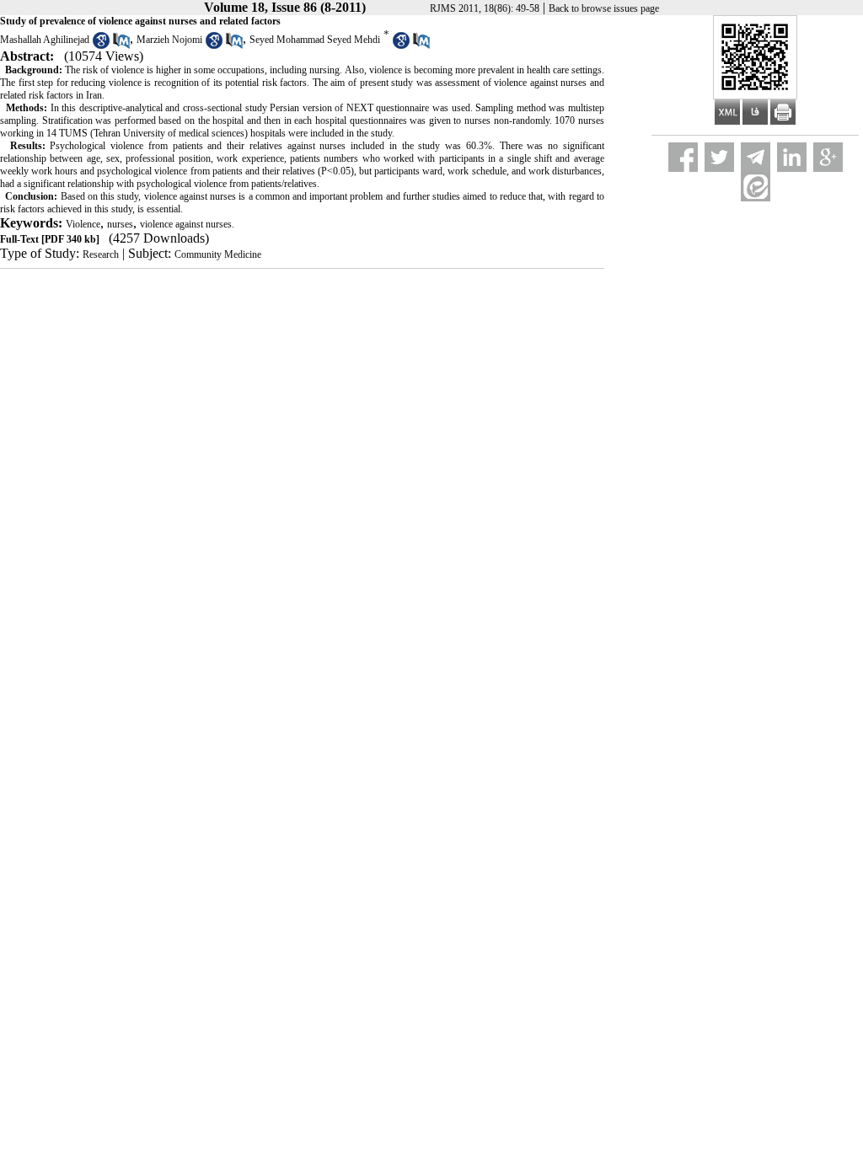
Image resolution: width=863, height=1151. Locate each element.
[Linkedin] (792, 157)
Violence (83, 224)
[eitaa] (755, 186)
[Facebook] (683, 157)
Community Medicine (217, 254)
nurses (120, 224)
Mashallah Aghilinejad (44, 40)
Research (101, 254)
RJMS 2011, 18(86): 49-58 (484, 8)
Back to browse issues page (604, 8)
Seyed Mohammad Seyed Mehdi (314, 40)
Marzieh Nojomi (169, 40)
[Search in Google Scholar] (101, 45)
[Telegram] (755, 157)
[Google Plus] (828, 157)
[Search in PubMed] (121, 45)
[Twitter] (719, 157)
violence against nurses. (187, 224)
